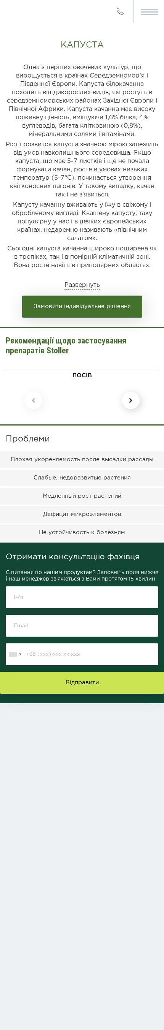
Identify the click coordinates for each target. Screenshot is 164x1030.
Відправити (82, 682)
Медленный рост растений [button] (82, 496)
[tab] (82, 459)
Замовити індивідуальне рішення (82, 306)
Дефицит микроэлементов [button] (82, 514)
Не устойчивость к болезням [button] (82, 532)
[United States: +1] (15, 654)
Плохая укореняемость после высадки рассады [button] (82, 459)
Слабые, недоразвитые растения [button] (82, 477)
